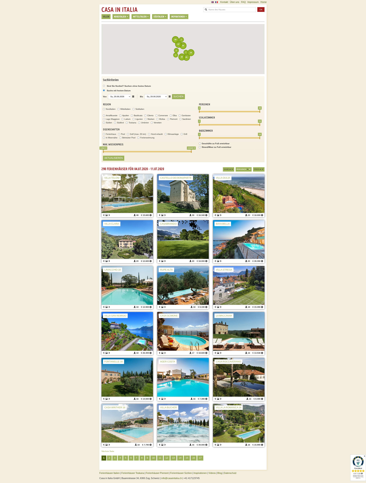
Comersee (163, 115)
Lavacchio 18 (112, 270)
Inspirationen (200, 473)
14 (180, 458)
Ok (260, 9)
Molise (162, 119)
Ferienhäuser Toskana (132, 473)
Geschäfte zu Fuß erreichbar (215, 143)
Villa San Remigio (115, 315)
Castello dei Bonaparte (176, 178)
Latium (127, 119)
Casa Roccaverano (228, 361)
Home (263, 2)
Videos (212, 473)
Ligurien (139, 119)
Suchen (178, 96)
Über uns (234, 2)
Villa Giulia (223, 178)
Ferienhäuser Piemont (157, 473)
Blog (219, 473)
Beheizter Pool (128, 137)
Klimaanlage (173, 134)
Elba (175, 115)
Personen (241, 169)
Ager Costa (167, 361)
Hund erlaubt (157, 134)
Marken (151, 119)
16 (193, 458)
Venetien (158, 122)
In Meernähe (111, 137)
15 (187, 458)
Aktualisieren (113, 158)
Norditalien (111, 109)
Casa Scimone (169, 315)
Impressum (253, 2)
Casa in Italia (120, 10)
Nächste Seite (108, 451)
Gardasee (186, 115)
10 (153, 458)
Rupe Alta (166, 270)
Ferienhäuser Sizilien (181, 473)
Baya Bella (223, 224)
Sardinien (186, 119)
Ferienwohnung (147, 137)
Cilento (150, 115)
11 (160, 458)
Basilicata (138, 115)
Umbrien (145, 122)
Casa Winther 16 (114, 407)
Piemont (173, 119)
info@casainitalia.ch (171, 478)
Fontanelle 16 (113, 361)
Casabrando (168, 224)
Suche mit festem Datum (119, 90)
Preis (256, 169)
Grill (185, 134)
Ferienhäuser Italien (109, 473)
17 (200, 458)
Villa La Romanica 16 (228, 407)
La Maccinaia (224, 315)
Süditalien (139, 109)
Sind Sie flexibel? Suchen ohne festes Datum (128, 86)
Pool (123, 134)
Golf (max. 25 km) (138, 134)
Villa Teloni (111, 178)
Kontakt (224, 2)
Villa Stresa (224, 270)
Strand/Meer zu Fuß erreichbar (216, 147)
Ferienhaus (111, 134)
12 (166, 458)
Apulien (125, 115)
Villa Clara (111, 224)
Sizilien (109, 122)
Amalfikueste (111, 115)
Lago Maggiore (113, 119)
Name (226, 169)
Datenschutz (230, 473)
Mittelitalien (125, 109)
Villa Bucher (168, 407)
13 (173, 458)
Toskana (132, 122)
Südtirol (120, 122)
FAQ (243, 2)
